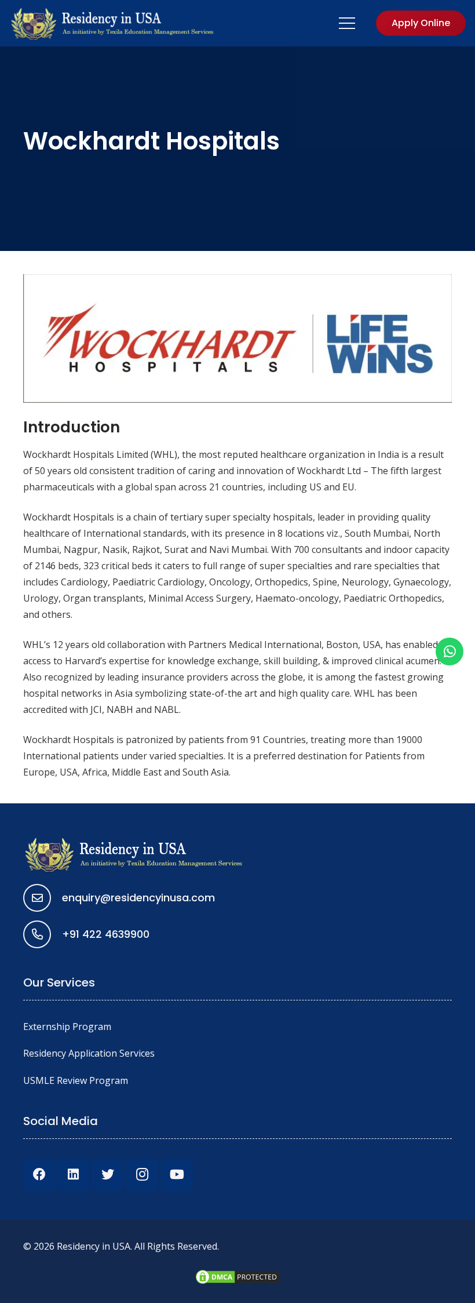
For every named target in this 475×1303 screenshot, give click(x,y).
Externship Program (67, 1026)
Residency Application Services (89, 1053)
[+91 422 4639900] (42, 934)
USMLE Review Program (75, 1080)
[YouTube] (177, 1175)
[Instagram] (142, 1175)
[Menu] (347, 23)
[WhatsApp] (449, 651)
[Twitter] (108, 1175)
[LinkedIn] (73, 1175)
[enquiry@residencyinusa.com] (42, 898)
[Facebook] (39, 1175)
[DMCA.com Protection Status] (237, 1282)
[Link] (113, 23)
